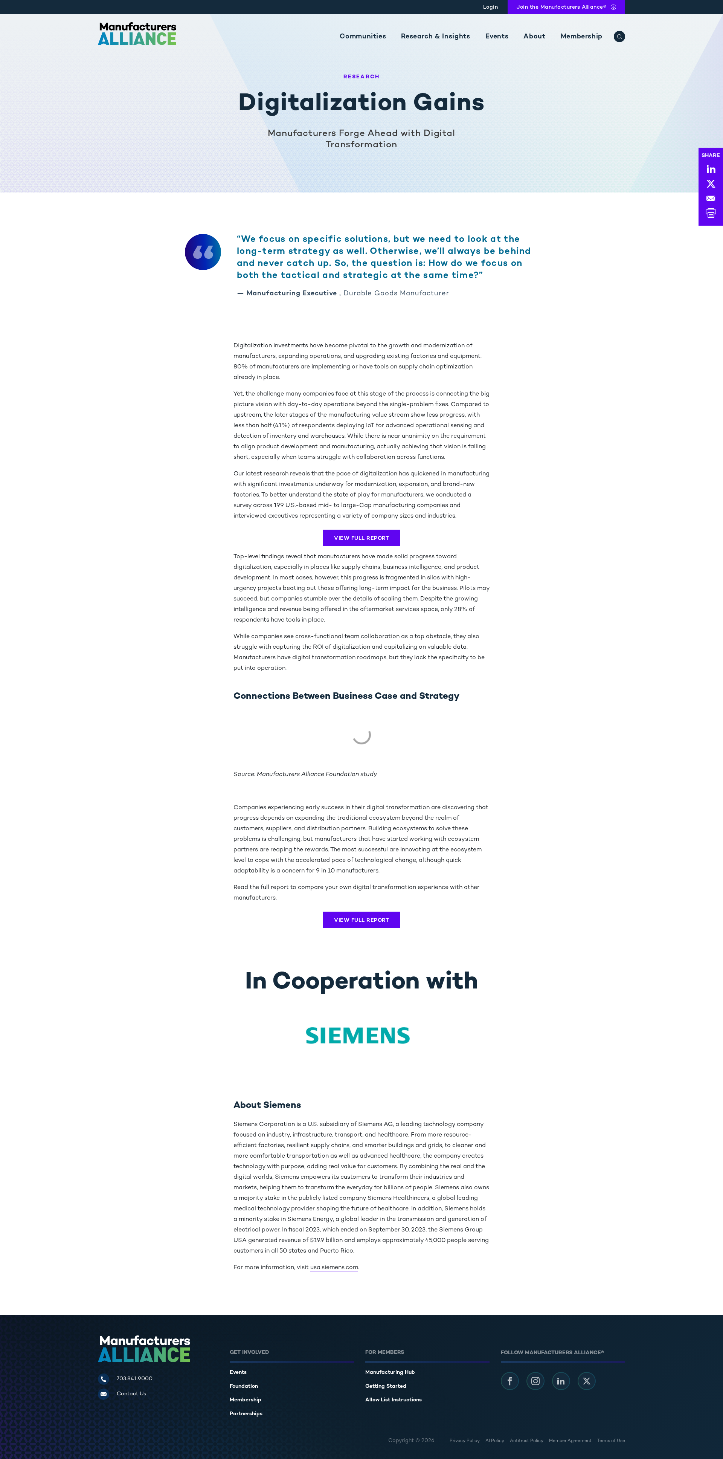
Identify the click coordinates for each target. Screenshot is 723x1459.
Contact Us (131, 1394)
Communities (363, 36)
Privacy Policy (465, 1441)
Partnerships (246, 1414)
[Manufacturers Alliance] (137, 33)
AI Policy (494, 1441)
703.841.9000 (135, 1379)
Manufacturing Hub (390, 1372)
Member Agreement (570, 1441)
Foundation (244, 1386)
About (534, 36)
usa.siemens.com (334, 1268)
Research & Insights (435, 36)
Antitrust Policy (526, 1441)
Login (490, 7)
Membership (581, 36)
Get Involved (249, 1352)
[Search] (619, 36)
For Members (384, 1352)
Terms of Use (611, 1441)
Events (497, 36)
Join (561, 7)
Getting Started (385, 1386)
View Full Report (361, 538)
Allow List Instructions (393, 1400)
